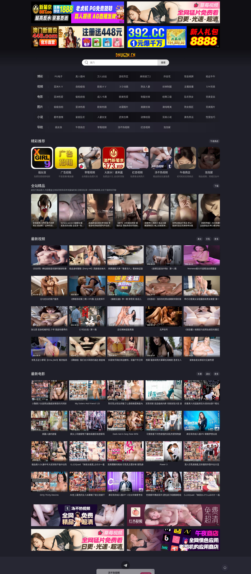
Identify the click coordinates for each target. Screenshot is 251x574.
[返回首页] (224, 567)
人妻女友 (102, 117)
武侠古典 (123, 117)
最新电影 (38, 373)
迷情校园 (145, 117)
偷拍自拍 (80, 96)
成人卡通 (102, 96)
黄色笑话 (188, 117)
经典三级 (167, 96)
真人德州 (80, 76)
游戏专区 (123, 76)
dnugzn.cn (125, 55)
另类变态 (210, 96)
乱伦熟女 (188, 96)
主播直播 (188, 86)
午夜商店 (80, 127)
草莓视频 (102, 127)
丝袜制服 (167, 86)
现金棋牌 (188, 76)
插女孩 (58, 127)
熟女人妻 (145, 86)
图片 (40, 107)
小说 (40, 117)
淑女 (208, 373)
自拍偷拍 (80, 86)
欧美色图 (102, 107)
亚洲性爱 (58, 96)
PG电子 (58, 76)
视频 (40, 87)
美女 (200, 239)
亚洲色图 (80, 107)
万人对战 (102, 76)
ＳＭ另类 (210, 86)
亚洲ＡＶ (58, 86)
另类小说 (167, 117)
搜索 (163, 62)
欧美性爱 (123, 96)
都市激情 (58, 117)
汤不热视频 (123, 127)
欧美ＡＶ (102, 86)
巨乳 (208, 239)
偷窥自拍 (58, 107)
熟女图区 (188, 107)
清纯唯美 (167, 107)
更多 (216, 239)
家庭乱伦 (80, 117)
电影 (40, 97)
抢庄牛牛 (210, 76)
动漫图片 (123, 107)
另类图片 (210, 107)
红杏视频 (145, 127)
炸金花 (167, 76)
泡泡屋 (167, 127)
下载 (216, 185)
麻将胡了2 (145, 76)
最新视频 (38, 238)
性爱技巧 (210, 117)
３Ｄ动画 (123, 86)
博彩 (40, 76)
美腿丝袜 (145, 107)
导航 (40, 127)
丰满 (200, 373)
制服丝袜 (145, 96)
